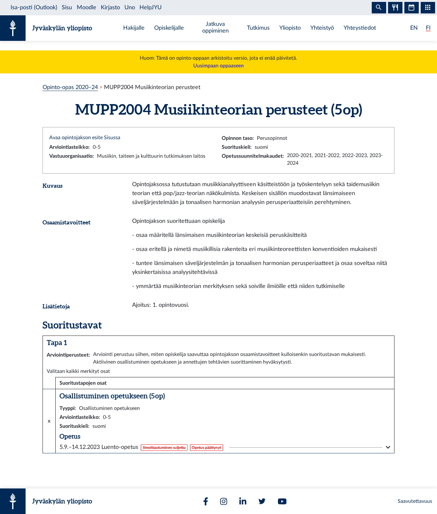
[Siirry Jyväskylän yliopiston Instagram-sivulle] (223, 501)
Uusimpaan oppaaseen (218, 65)
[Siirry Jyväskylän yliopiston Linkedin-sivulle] (242, 501)
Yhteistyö (322, 28)
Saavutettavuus (415, 501)
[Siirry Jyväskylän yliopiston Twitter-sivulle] (262, 501)
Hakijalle (134, 28)
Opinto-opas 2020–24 (70, 87)
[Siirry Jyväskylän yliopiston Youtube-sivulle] (282, 501)
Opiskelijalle (169, 28)
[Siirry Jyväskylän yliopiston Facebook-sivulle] (205, 501)
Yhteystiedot (360, 28)
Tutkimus (258, 28)
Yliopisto (290, 28)
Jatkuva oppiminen (215, 27)
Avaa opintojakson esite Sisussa (84, 137)
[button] (225, 447)
